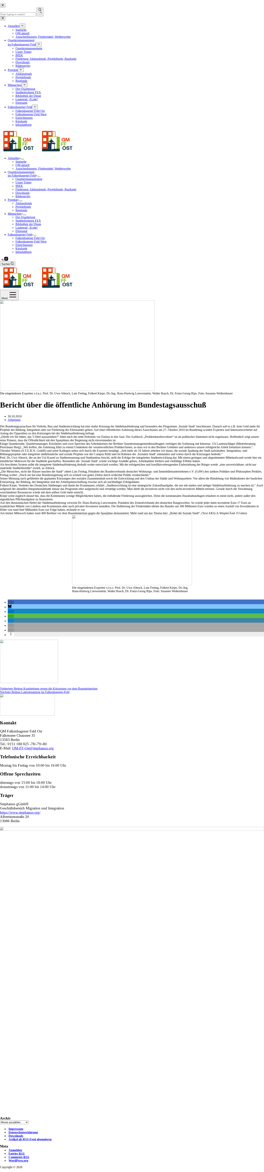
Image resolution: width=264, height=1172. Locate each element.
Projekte (13, 199)
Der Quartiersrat (25, 217)
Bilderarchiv (23, 196)
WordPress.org (18, 1160)
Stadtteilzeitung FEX (28, 220)
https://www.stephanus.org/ (20, 812)
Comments (19, 1157)
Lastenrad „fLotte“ (26, 227)
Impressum (16, 1129)
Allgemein (14, 419)
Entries (17, 1153)
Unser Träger (23, 182)
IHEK (19, 186)
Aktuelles (13, 158)
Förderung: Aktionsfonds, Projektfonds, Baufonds (45, 189)
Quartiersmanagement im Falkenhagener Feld (22, 173)
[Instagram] (6, 259)
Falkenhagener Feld (20, 234)
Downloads (22, 192)
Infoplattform (23, 252)
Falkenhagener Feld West (30, 241)
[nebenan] (3, 259)
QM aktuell (22, 165)
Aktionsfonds (23, 203)
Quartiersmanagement (28, 179)
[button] (11, 602)
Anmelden (15, 1150)
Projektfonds (23, 206)
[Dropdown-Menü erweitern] (22, 159)
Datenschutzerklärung (23, 1132)
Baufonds (21, 210)
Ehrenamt (21, 231)
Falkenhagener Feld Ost (30, 238)
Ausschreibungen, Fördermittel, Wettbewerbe (43, 168)
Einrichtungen (24, 245)
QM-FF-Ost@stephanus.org (33, 748)
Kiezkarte (21, 248)
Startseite (20, 161)
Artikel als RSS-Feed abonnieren (30, 1139)
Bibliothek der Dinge (28, 224)
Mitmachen (14, 213)
